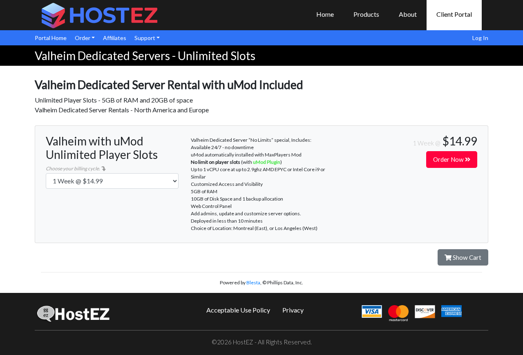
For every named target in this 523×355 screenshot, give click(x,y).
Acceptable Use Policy (238, 310)
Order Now (449, 159)
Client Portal (454, 14)
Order (83, 37)
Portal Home (51, 37)
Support (145, 37)
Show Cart (466, 257)
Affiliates (114, 37)
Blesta (253, 282)
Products (366, 14)
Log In (480, 37)
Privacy (293, 310)
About (408, 14)
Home (325, 14)
